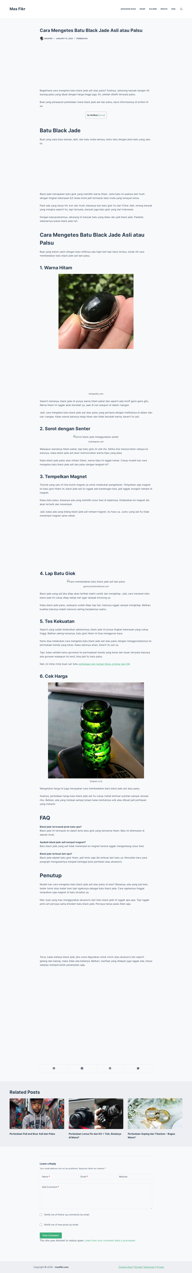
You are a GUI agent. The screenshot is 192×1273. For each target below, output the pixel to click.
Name (46, 1176)
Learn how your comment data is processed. (110, 1240)
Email (84, 1176)
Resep (142, 9)
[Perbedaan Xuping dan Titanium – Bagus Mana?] (155, 1113)
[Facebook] (54, 1068)
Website (123, 1176)
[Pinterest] (110, 1068)
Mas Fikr (17, 9)
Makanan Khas (128, 9)
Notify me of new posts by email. (61, 1224)
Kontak (138, 1267)
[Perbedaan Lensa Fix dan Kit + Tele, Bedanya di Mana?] (96, 1113)
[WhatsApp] (138, 1068)
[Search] (181, 9)
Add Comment (50, 1187)
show (101, 115)
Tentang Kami (125, 1267)
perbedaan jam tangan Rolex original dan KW (104, 663)
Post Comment (51, 1235)
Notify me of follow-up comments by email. (67, 1214)
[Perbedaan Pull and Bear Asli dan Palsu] (37, 1113)
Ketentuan (149, 1267)
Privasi (160, 1267)
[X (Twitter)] (82, 1068)
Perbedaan (81, 38)
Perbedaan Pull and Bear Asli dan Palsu (32, 1133)
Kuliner (153, 9)
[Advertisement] (96, 68)
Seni (173, 9)
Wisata (164, 9)
